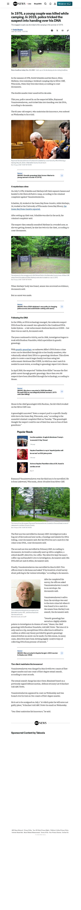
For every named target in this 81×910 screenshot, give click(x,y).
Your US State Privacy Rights (41, 830)
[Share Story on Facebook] (52, 31)
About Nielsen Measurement (32, 832)
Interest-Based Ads (17, 832)
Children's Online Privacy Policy (59, 830)
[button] (8, 4)
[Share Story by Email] (63, 31)
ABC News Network (17, 830)
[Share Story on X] (57, 31)
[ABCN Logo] (19, 3)
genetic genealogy (23, 349)
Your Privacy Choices (55, 832)
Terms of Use (44, 832)
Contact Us (65, 832)
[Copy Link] (68, 31)
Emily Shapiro (18, 30)
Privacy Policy (28, 830)
